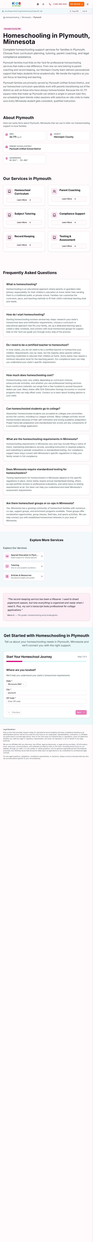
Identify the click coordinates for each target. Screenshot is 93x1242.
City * (8, 690)
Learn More (22, 200)
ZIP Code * (11, 698)
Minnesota (26, 17)
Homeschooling (12, 17)
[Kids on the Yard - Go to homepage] (16, 4)
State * (9, 681)
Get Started (75, 4)
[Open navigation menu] (87, 4)
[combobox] (16, 684)
